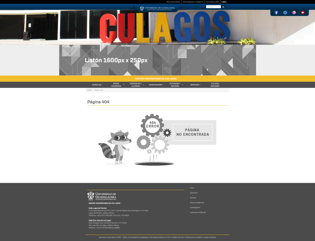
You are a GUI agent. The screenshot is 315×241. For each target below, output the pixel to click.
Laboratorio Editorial (198, 212)
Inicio (89, 90)
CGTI (168, 237)
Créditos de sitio (177, 237)
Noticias (193, 198)
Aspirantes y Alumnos (136, 84)
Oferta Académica (197, 202)
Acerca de (96, 85)
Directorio (194, 193)
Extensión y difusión (175, 84)
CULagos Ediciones (215, 84)
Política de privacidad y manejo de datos (200, 237)
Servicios (194, 85)
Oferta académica (116, 84)
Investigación (155, 85)
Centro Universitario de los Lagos (156, 78)
